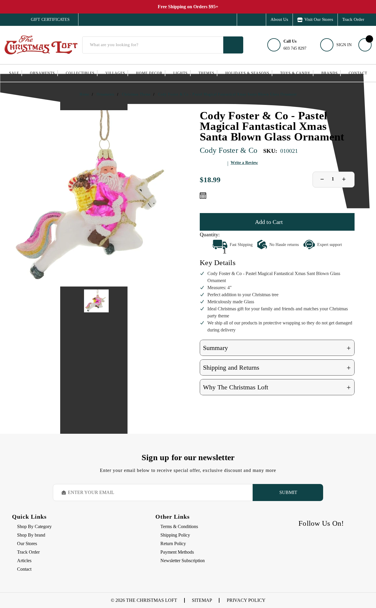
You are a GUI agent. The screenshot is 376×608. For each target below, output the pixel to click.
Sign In (344, 45)
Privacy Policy (246, 600)
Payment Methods (177, 552)
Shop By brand (31, 534)
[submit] (233, 44)
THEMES (206, 73)
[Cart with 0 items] (365, 44)
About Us (279, 19)
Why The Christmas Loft (277, 387)
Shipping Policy (175, 534)
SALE (14, 73)
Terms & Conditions (179, 526)
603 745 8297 (294, 45)
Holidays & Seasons (247, 73)
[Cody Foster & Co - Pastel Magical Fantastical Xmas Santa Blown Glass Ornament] (96, 198)
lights (180, 73)
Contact (358, 73)
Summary (277, 348)
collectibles (80, 73)
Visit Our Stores (318, 19)
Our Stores (27, 543)
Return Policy (173, 543)
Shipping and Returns (277, 368)
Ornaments (42, 73)
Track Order (353, 19)
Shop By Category (34, 526)
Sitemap (202, 600)
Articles (24, 560)
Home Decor (149, 73)
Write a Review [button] (244, 162)
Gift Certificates (46, 19)
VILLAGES (115, 73)
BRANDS (329, 73)
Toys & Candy (295, 73)
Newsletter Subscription (182, 560)
